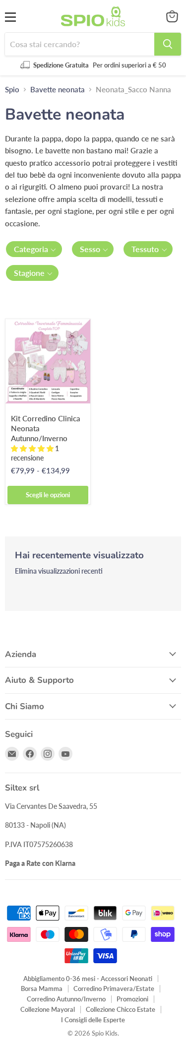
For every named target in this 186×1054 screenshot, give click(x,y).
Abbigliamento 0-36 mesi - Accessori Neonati (87, 979)
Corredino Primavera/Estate (113, 988)
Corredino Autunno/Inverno (66, 999)
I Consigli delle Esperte (93, 1020)
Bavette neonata (57, 89)
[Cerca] (167, 44)
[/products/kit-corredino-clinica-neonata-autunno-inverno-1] (47, 361)
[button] (34, 249)
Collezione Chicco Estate (120, 1009)
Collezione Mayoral (47, 1009)
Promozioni (132, 999)
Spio (12, 89)
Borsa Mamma (41, 988)
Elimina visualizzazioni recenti (59, 571)
